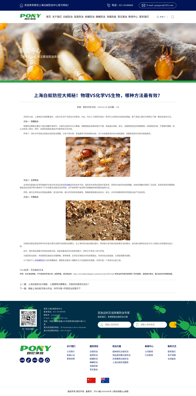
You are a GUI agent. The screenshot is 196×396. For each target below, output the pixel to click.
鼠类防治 (79, 16)
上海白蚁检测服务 (121, 362)
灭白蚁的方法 (37, 270)
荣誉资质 (71, 359)
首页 (48, 16)
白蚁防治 (68, 16)
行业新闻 (149, 355)
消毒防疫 (111, 16)
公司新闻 (149, 352)
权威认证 (71, 355)
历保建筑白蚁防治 (121, 359)
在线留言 (172, 359)
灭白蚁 (67, 185)
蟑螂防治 (100, 16)
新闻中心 (133, 16)
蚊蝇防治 (90, 16)
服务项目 (94, 346)
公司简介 (71, 352)
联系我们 (144, 16)
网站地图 (117, 391)
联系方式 (172, 346)
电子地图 (172, 355)
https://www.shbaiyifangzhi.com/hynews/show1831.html (94, 274)
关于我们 (57, 16)
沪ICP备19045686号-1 (103, 391)
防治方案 (117, 346)
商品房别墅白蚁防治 (122, 355)
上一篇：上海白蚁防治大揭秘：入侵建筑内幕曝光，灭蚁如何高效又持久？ (55, 284)
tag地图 (125, 391)
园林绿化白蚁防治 (121, 352)
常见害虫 (122, 16)
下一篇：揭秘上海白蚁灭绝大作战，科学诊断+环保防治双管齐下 (50, 288)
